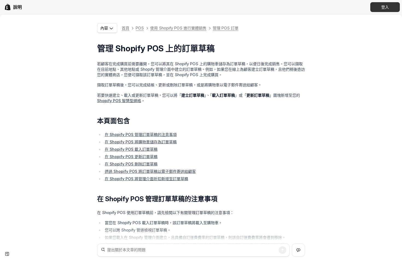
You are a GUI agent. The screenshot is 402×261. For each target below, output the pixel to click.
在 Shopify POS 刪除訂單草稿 (131, 164)
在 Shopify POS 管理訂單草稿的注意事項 (141, 134)
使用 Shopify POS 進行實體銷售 (178, 28)
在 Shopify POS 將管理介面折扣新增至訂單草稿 (146, 178)
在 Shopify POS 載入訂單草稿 (131, 149)
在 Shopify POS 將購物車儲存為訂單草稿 (141, 142)
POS (140, 28)
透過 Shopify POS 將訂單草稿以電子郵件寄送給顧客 (150, 171)
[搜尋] (282, 250)
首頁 (125, 28)
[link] (13, 7)
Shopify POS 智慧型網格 (119, 100)
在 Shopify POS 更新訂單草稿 (131, 156)
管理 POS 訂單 (225, 28)
